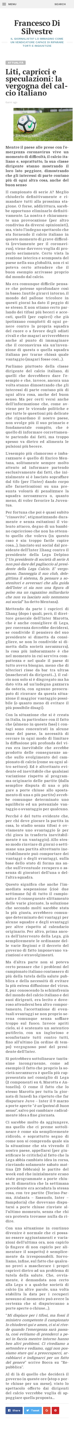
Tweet (35, 1410)
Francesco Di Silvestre (37, 27)
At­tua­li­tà (15, 62)
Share (16, 1410)
